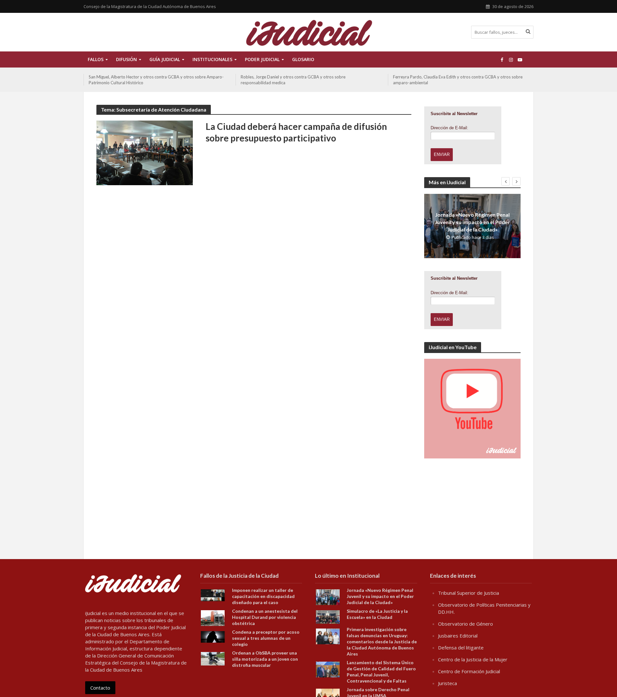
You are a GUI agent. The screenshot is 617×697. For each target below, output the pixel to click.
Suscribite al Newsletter (454, 113)
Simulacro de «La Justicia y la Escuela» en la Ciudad (377, 614)
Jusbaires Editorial (458, 635)
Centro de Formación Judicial (469, 671)
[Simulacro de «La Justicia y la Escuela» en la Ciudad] (328, 616)
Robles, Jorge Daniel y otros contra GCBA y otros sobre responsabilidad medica (293, 79)
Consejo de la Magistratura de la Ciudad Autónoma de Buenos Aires (150, 6)
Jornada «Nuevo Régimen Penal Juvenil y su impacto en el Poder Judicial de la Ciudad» (472, 222)
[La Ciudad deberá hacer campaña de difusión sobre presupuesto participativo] (144, 152)
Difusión (126, 59)
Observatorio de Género (465, 623)
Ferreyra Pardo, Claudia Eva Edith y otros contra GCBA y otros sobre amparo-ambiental (458, 79)
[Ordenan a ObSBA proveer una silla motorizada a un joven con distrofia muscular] (213, 658)
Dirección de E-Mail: (449, 127)
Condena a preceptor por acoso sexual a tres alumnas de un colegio (266, 638)
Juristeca (447, 683)
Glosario (303, 59)
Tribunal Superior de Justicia (468, 593)
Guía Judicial (164, 59)
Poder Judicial (262, 59)
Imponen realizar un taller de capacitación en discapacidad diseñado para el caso (263, 596)
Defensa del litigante (461, 647)
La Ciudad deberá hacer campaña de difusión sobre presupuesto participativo (296, 132)
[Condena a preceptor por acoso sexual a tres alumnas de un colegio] (213, 636)
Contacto (100, 687)
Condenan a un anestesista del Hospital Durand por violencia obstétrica (265, 617)
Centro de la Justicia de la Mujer (472, 659)
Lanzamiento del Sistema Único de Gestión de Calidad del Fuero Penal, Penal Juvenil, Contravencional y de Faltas (381, 671)
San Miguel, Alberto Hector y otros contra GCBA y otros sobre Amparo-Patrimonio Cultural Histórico (156, 79)
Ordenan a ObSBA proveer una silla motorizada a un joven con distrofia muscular (265, 659)
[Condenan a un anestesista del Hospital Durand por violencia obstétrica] (213, 617)
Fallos (95, 59)
